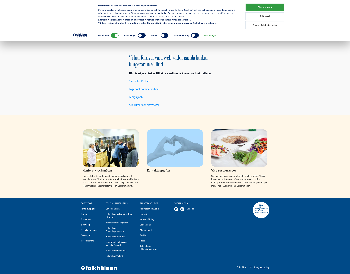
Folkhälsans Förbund (115, 236)
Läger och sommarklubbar (144, 89)
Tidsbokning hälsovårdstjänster (148, 248)
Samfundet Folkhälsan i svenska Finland (117, 244)
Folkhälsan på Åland (149, 208)
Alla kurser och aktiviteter (144, 105)
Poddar (143, 235)
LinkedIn (190, 208)
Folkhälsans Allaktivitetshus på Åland (119, 216)
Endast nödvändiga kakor (265, 25)
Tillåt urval (265, 16)
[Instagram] (182, 209)
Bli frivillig (85, 224)
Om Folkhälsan (113, 208)
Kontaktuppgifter (88, 208)
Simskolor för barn (139, 81)
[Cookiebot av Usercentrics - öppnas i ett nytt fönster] (80, 35)
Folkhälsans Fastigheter (117, 222)
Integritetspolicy (261, 267)
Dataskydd (86, 235)
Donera (84, 214)
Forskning (144, 214)
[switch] (142, 35)
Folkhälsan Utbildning (116, 250)
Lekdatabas (145, 224)
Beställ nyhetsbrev (89, 230)
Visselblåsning (87, 240)
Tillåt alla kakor (265, 7)
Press (142, 240)
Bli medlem (86, 219)
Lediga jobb (136, 97)
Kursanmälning (147, 219)
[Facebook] (176, 209)
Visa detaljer (210, 35)
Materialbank (146, 230)
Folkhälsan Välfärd (114, 256)
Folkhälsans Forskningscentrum (115, 230)
